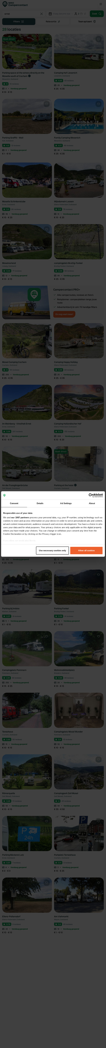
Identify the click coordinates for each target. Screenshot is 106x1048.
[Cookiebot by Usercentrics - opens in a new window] (91, 495)
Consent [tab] (14, 503)
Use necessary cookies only (52, 550)
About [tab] (92, 503)
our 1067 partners (20, 517)
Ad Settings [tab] (66, 503)
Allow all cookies (86, 550)
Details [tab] (40, 503)
